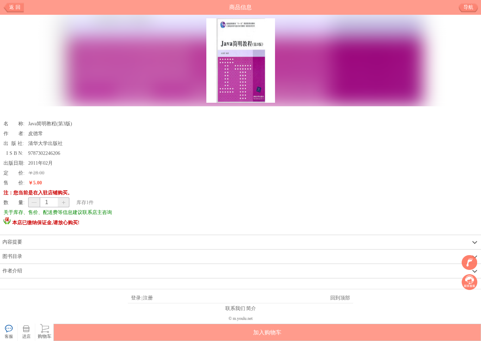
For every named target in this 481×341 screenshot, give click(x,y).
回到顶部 (340, 298)
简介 (251, 308)
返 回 (14, 7)
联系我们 (235, 308)
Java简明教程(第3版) (50, 123)
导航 (468, 7)
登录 (136, 298)
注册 (148, 298)
